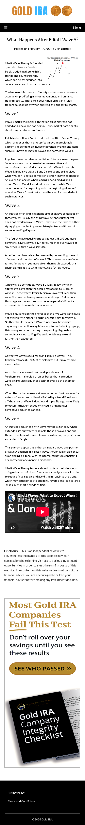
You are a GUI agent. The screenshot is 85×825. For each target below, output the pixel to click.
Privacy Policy (16, 792)
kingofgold (64, 48)
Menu (77, 27)
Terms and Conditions (21, 801)
